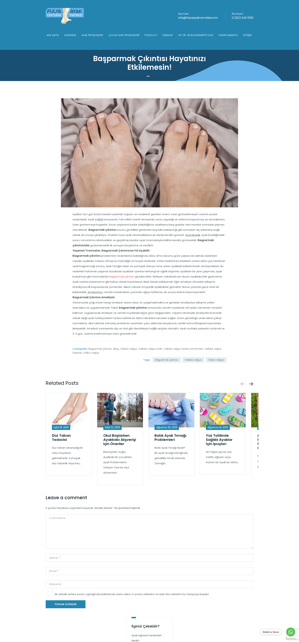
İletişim (247, 35)
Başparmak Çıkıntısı (100, 349)
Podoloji (151, 35)
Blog (116, 349)
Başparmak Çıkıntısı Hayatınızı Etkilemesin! (149, 62)
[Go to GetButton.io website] (290, 638)
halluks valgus (128, 349)
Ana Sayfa (53, 35)
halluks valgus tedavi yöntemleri (183, 349)
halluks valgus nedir (150, 349)
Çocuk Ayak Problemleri (123, 35)
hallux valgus (91, 352)
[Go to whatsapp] (290, 632)
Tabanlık (167, 35)
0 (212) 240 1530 (242, 18)
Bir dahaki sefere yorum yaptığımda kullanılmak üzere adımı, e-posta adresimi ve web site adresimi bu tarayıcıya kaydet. (132, 594)
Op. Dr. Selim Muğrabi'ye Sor (195, 35)
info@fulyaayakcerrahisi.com (198, 18)
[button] (250, 384)
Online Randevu (228, 35)
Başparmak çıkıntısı (166, 360)
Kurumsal (70, 35)
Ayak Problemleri (92, 35)
